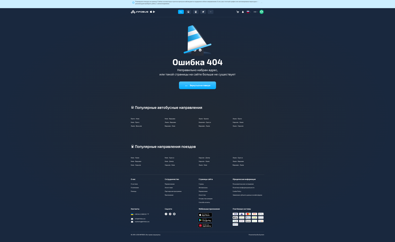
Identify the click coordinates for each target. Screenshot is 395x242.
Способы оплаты (204, 202)
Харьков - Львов (238, 122)
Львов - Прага (237, 119)
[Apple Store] (151, 12)
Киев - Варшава (170, 119)
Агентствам (169, 187)
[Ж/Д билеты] (196, 12)
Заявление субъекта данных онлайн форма (247, 195)
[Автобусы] (188, 12)
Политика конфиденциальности (243, 187)
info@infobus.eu (140, 219)
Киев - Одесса (169, 158)
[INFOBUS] (139, 11)
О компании (135, 187)
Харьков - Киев (170, 165)
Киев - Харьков (136, 165)
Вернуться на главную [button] (197, 85)
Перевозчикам (170, 184)
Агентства (202, 195)
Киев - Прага (135, 122)
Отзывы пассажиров (205, 198)
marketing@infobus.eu (142, 221)
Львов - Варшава (170, 122)
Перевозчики (203, 191)
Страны (201, 184)
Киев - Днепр (169, 161)
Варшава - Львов (204, 126)
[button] (210, 12)
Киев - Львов (135, 158)
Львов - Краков (204, 119)
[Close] (262, 2)
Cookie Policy (237, 191)
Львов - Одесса (238, 158)
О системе (134, 184)
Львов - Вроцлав (136, 126)
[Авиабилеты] (203, 12)
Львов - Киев (203, 165)
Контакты (135, 209)
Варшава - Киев (170, 126)
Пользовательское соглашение (243, 184)
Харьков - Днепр (204, 158)
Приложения (169, 195)
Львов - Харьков (238, 126)
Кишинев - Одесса (205, 122)
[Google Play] (154, 12)
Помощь (133, 191)
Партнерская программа (173, 191)
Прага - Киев (135, 119)
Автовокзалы (203, 187)
